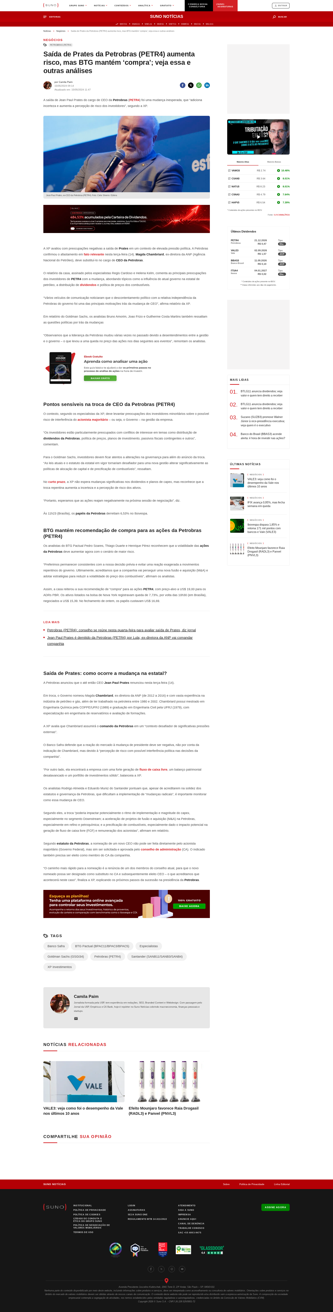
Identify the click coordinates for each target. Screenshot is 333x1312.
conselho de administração (161, 849)
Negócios (60, 31)
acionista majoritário (93, 419)
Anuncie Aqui (187, 1219)
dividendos (88, 285)
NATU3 (235, 186)
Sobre (226, 1184)
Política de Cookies (86, 1214)
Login (131, 1205)
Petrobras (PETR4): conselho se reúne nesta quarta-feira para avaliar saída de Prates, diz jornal (121, 630)
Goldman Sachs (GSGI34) (66, 956)
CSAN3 (236, 178)
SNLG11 (209, 24)
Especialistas (149, 946)
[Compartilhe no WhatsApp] (199, 85)
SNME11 (185, 24)
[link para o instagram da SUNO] (172, 1269)
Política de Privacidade (251, 1184)
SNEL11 (148, 24)
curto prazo (56, 482)
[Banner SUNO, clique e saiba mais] (126, 222)
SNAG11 (136, 24)
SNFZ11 (123, 24)
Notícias (47, 31)
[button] (53, 17)
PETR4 (134, 100)
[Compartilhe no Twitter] (191, 85)
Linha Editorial (282, 1184)
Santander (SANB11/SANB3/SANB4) (157, 956)
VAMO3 (236, 170)
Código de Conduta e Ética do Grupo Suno (87, 1219)
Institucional (82, 1205)
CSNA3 (236, 194)
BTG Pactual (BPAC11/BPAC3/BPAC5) (102, 946)
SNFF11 (172, 24)
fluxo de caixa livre (153, 769)
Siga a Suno (186, 1210)
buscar (282, 17)
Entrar (282, 6)
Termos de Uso (83, 1232)
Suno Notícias (54, 1184)
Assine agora (275, 1207)
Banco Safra (56, 946)
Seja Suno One (138, 1214)
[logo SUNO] (50, 5)
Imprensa (184, 1214)
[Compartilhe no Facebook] (182, 85)
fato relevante (94, 254)
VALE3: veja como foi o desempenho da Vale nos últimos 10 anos (83, 1111)
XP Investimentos (60, 967)
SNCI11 (197, 24)
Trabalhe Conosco (191, 1228)
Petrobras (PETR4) (60, 45)
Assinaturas (136, 1210)
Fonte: (279, 215)
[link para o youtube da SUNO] (182, 1269)
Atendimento (186, 1205)
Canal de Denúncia (191, 1223)
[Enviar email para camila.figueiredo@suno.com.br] (76, 1018)
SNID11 (160, 24)
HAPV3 (235, 202)
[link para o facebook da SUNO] (151, 1269)
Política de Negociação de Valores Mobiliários (91, 1226)
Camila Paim (86, 996)
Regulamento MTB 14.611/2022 (147, 1219)
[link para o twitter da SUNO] (161, 1269)
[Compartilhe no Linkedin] (207, 85)
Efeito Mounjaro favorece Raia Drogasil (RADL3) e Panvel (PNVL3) (164, 1111)
